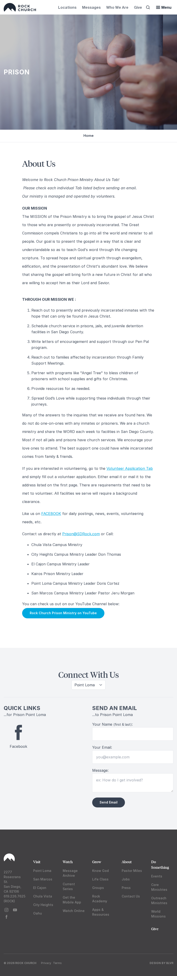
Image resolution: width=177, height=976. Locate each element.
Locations (67, 7)
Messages (91, 7)
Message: (100, 770)
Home (88, 135)
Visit (36, 861)
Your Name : (112, 724)
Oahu (37, 913)
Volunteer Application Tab (129, 468)
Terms (57, 963)
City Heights (43, 905)
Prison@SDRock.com (81, 534)
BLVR (169, 963)
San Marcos (42, 879)
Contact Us (131, 896)
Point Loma (42, 871)
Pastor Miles (132, 871)
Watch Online (74, 911)
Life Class (100, 879)
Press (126, 888)
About (127, 861)
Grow (96, 861)
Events (156, 876)
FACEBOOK (51, 513)
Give (138, 7)
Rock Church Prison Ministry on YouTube (63, 613)
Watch (68, 861)
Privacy (46, 963)
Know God (100, 871)
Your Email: (102, 747)
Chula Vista (42, 896)
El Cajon (39, 888)
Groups (98, 888)
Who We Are (117, 7)
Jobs (126, 879)
